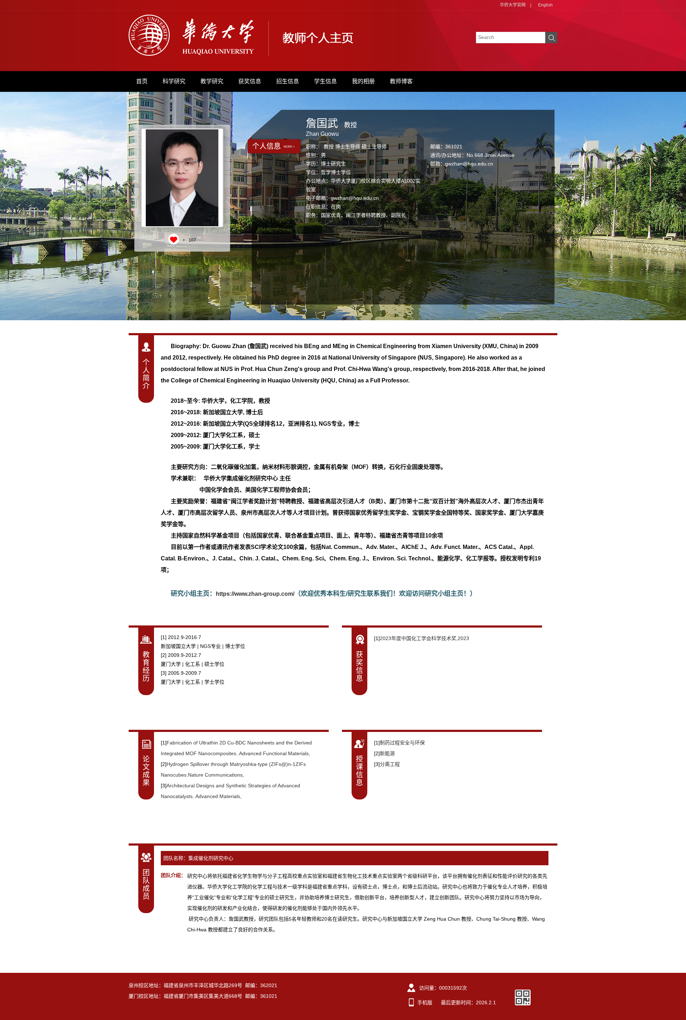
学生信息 (325, 81)
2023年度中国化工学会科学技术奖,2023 (424, 638)
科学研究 (174, 81)
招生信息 (287, 81)
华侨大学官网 (513, 5)
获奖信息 (249, 81)
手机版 (424, 1002)
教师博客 (401, 81)
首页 (142, 81)
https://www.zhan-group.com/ (255, 594)
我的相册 (363, 81)
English (545, 5)
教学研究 (211, 81)
